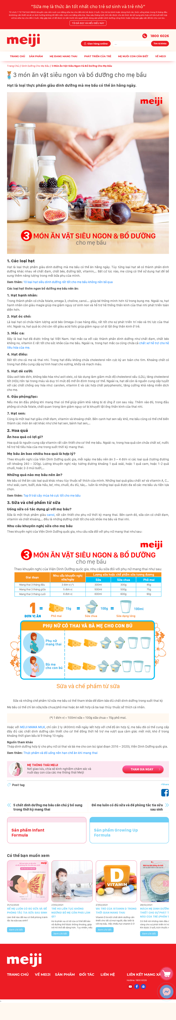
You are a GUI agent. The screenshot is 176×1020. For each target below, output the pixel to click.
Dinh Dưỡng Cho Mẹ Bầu (35, 65)
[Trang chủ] (23, 40)
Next (166, 884)
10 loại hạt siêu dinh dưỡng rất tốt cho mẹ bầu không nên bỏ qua (68, 282)
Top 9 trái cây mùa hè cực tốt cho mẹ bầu (52, 495)
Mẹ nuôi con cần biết (133, 56)
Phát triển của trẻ (97, 56)
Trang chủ (17, 56)
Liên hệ (108, 974)
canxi (50, 515)
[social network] (130, 986)
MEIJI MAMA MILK (32, 727)
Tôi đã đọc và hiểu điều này (88, 23)
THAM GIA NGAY (142, 769)
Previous (10, 884)
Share (166, 784)
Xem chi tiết (16, 929)
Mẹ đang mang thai (63, 56)
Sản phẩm (36, 56)
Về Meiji (160, 56)
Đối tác (87, 974)
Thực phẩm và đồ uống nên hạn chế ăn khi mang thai (60, 753)
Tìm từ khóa (160, 43)
